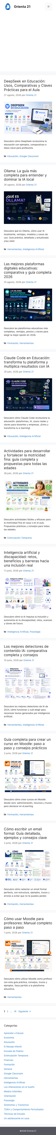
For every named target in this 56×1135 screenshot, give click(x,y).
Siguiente (24, 1011)
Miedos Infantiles (13, 1091)
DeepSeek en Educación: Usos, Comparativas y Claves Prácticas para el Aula (28, 85)
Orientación (10, 1096)
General (8, 1069)
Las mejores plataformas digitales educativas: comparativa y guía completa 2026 (27, 270)
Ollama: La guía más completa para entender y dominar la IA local (25, 175)
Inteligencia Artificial (33, 249)
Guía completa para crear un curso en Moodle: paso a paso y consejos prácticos (27, 743)
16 (15, 1011)
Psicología (35, 631)
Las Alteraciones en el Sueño (19, 1087)
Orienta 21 (22, 7)
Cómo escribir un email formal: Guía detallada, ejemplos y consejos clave (25, 833)
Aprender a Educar (14, 1033)
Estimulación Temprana (19, 537)
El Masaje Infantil (13, 1046)
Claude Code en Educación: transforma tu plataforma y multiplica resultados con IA (27, 362)
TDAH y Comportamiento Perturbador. (24, 1109)
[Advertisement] (28, 43)
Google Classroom (29, 156)
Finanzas (8, 1060)
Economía (9, 1037)
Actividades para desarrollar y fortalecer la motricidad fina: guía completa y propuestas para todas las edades (27, 459)
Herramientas (14, 249)
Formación (12, 343)
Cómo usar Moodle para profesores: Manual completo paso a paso (28, 923)
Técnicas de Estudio (14, 1114)
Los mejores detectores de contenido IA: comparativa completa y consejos (26, 650)
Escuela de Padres (13, 1051)
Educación (12, 156)
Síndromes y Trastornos (16, 1105)
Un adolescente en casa (16, 1118)
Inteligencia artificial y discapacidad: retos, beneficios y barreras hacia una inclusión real (26, 559)
